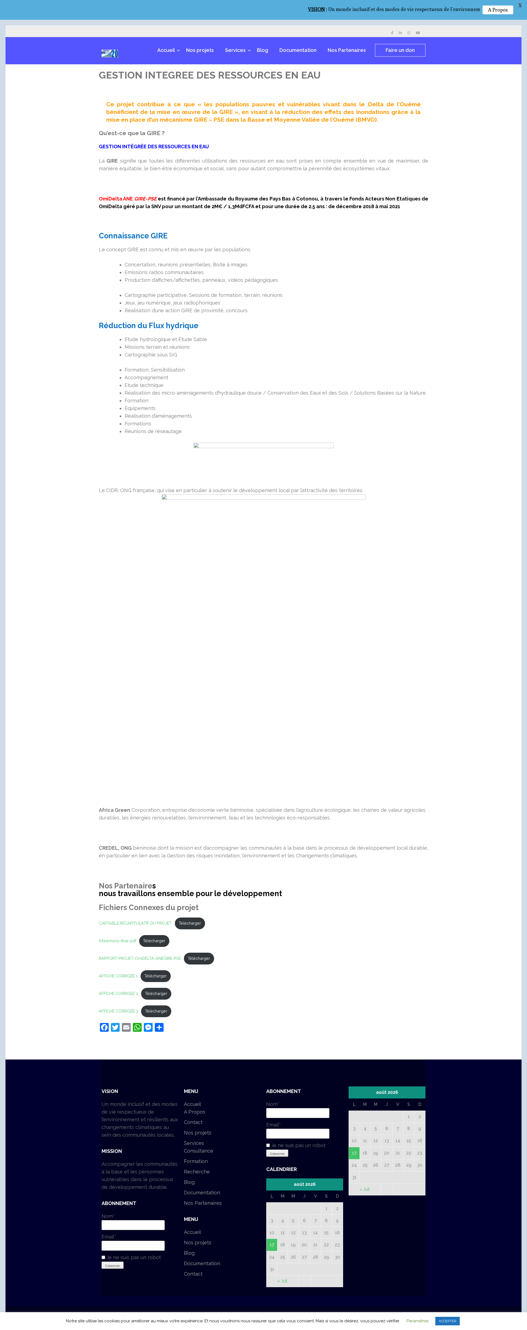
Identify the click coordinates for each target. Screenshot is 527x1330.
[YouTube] (418, 33)
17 (272, 1244)
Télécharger (190, 923)
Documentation (297, 50)
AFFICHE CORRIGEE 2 (118, 993)
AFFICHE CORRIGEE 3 (118, 1011)
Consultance (198, 1151)
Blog (262, 50)
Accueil (166, 50)
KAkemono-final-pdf (117, 940)
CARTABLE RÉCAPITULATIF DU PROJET (135, 923)
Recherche (197, 1172)
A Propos (194, 1112)
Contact (193, 1122)
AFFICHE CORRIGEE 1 (118, 976)
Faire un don (400, 50)
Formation (196, 1161)
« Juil (282, 1281)
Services (235, 50)
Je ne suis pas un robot (133, 1257)
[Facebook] (392, 33)
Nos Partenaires (347, 50)
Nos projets (200, 50)
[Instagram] (408, 33)
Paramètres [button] (417, 1320)
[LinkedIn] (400, 33)
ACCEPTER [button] (447, 1321)
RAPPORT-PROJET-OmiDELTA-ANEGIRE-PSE (140, 958)
